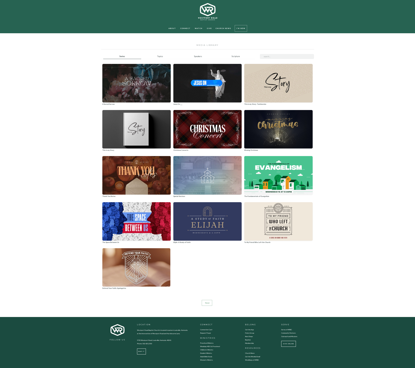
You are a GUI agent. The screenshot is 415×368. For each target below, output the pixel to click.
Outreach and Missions (289, 336)
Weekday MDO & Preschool (210, 346)
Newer (207, 303)
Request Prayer (205, 333)
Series (122, 56)
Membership (249, 343)
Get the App (249, 330)
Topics (160, 56)
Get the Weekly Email (252, 356)
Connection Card (206, 330)
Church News (223, 28)
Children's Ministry (207, 350)
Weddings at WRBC (252, 360)
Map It (141, 351)
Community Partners (288, 333)
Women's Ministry (206, 360)
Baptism (248, 340)
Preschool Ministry (207, 343)
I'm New (240, 28)
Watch (199, 28)
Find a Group (250, 333)
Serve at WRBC (286, 330)
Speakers (198, 56)
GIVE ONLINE (288, 343)
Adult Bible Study (206, 356)
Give (209, 28)
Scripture (236, 56)
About (172, 28)
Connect (185, 28)
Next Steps (249, 336)
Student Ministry (206, 353)
